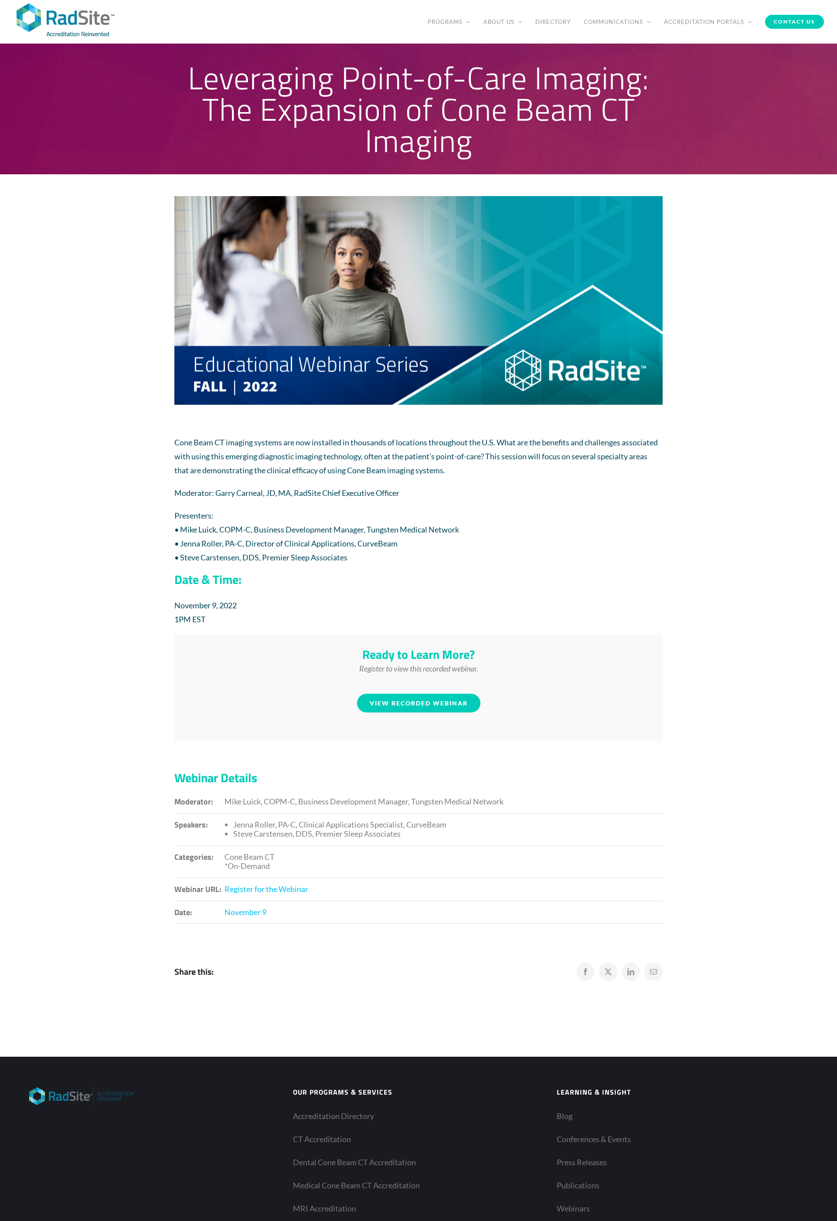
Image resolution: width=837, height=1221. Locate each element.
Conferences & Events (594, 1139)
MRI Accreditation (324, 1208)
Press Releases (582, 1162)
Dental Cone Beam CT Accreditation (354, 1162)
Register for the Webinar (266, 889)
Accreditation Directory (333, 1116)
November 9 (245, 912)
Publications (578, 1185)
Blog (564, 1116)
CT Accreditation (322, 1139)
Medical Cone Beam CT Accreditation (356, 1185)
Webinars (573, 1208)
